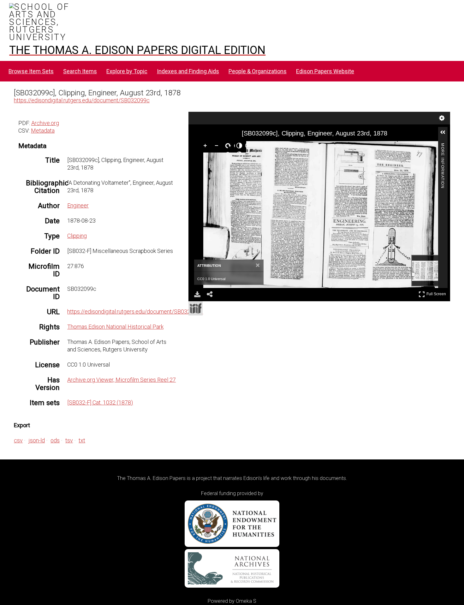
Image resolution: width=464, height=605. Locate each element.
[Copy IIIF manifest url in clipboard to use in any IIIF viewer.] (195, 308)
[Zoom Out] (217, 147)
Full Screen (437, 293)
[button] (445, 135)
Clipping (77, 235)
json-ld (36, 440)
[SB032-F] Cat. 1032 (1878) (100, 402)
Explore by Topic (126, 71)
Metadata (43, 130)
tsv (69, 440)
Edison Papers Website (325, 71)
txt (82, 440)
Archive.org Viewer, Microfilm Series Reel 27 (121, 379)
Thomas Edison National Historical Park (115, 326)
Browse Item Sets (31, 71)
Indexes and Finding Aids (188, 71)
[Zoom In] (206, 147)
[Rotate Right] (229, 147)
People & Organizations (258, 71)
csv (18, 440)
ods (55, 440)
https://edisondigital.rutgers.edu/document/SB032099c (82, 100)
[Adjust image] (240, 147)
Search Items (80, 71)
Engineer (78, 205)
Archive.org (45, 123)
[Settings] (442, 118)
